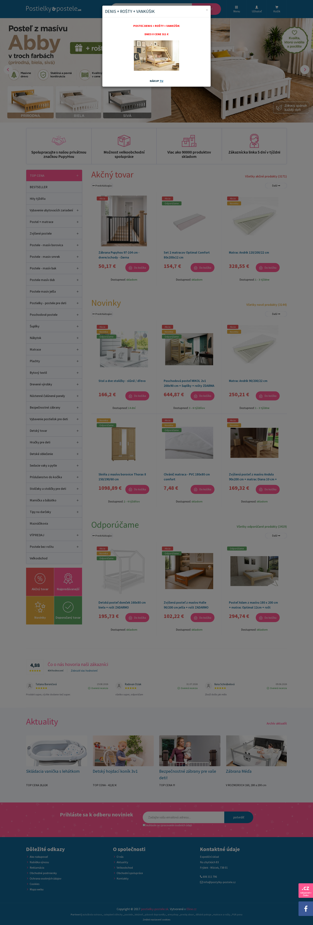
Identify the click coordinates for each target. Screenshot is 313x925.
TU (161, 81)
